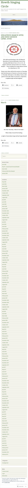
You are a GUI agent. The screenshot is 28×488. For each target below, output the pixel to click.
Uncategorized (5, 462)
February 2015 (5, 423)
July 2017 (4, 367)
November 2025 (5, 190)
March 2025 (4, 206)
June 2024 (4, 224)
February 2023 (5, 251)
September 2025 (5, 195)
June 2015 (4, 414)
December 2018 (5, 340)
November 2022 (5, 255)
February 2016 (5, 396)
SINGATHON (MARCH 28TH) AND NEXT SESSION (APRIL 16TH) (12, 37)
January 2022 (4, 273)
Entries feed (4, 475)
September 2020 (5, 307)
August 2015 (4, 409)
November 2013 (5, 452)
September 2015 (5, 407)
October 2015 (5, 405)
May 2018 (4, 349)
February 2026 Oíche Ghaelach (8, 171)
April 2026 (4, 184)
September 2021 (5, 282)
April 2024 (4, 226)
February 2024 (5, 228)
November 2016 (5, 383)
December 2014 (5, 427)
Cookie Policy (7, 482)
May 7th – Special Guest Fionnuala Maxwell (10, 166)
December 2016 (5, 380)
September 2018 (5, 345)
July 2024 (4, 222)
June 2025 (4, 202)
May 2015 (4, 416)
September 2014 (5, 434)
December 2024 (5, 211)
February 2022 (5, 271)
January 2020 (4, 320)
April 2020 (4, 313)
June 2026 (4, 164)
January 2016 (4, 398)
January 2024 (4, 231)
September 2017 (5, 365)
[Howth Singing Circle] (14, 25)
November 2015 (5, 403)
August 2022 (4, 262)
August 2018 (4, 347)
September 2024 (5, 217)
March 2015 (4, 420)
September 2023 (5, 240)
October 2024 (5, 215)
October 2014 (5, 432)
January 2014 (4, 450)
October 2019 (5, 324)
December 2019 (5, 322)
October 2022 (5, 257)
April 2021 (4, 291)
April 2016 (4, 394)
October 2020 (5, 304)
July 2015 (4, 412)
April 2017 (4, 371)
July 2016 (4, 389)
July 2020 (4, 311)
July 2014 (4, 438)
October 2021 (5, 280)
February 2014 (5, 447)
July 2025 (4, 199)
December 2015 (5, 400)
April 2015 (4, 418)
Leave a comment (5, 95)
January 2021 (4, 298)
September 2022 (5, 260)
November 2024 (5, 213)
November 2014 (5, 429)
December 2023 (5, 233)
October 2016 (5, 385)
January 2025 (4, 208)
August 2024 (4, 219)
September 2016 (5, 387)
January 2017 (4, 378)
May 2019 (4, 329)
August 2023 (4, 242)
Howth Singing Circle (14, 32)
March (3, 103)
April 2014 (4, 443)
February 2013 (5, 454)
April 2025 (4, 204)
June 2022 (4, 264)
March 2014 (4, 445)
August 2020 (4, 309)
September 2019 (5, 327)
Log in (3, 473)
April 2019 (4, 331)
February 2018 (5, 356)
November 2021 (5, 278)
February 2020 (5, 318)
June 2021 (4, 286)
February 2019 (5, 336)
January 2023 (4, 253)
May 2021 (4, 289)
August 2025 (4, 197)
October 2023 (5, 237)
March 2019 (4, 333)
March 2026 (4, 169)
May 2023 (4, 246)
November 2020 (5, 302)
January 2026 (4, 173)
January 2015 (4, 425)
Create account (5, 471)
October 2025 (5, 193)
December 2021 (5, 275)
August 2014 (4, 436)
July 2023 (4, 244)
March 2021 (4, 293)
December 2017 (5, 360)
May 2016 (4, 391)
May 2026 (4, 181)
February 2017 (5, 376)
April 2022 (4, 269)
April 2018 (4, 351)
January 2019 (4, 338)
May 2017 (4, 369)
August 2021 (4, 284)
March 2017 (4, 374)
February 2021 (5, 295)
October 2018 (5, 342)
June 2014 (4, 441)
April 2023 (4, 248)
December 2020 (5, 300)
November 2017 (5, 362)
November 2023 (5, 235)
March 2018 (4, 353)
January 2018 (4, 358)
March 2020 (4, 315)
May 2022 (4, 266)
